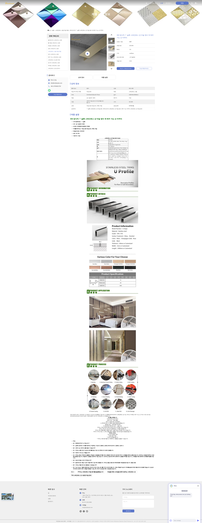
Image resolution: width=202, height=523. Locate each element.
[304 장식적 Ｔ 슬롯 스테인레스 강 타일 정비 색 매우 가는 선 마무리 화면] (88, 52)
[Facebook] (84, 511)
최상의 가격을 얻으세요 (125, 68)
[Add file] (171, 520)
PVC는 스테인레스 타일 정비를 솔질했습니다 (90, 472)
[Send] (198, 520)
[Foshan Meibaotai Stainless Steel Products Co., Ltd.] (10, 3)
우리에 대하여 (153, 3)
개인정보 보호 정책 (61, 521)
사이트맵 (69, 521)
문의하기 (168, 3)
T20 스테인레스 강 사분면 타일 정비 (81, 475)
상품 (161, 3)
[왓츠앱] (49, 90)
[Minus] (198, 486)
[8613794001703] (87, 511)
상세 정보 (81, 77)
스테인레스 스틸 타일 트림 (62, 30)
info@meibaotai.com (56, 83)
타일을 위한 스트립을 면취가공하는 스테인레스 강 (121, 472)
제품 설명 (105, 77)
